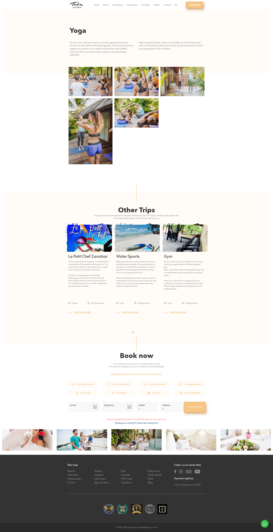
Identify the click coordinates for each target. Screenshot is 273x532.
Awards (125, 475)
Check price (194, 5)
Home (96, 5)
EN (176, 5)
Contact (167, 5)
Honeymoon (132, 5)
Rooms (106, 5)
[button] (133, 332)
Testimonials (155, 475)
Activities (145, 5)
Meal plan (100, 479)
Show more (83, 313)
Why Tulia (126, 479)
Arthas (154, 527)
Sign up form (101, 483)
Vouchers (126, 483)
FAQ (150, 479)
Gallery (156, 5)
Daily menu (154, 471)
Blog (150, 483)
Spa (123, 471)
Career (71, 483)
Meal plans (118, 5)
